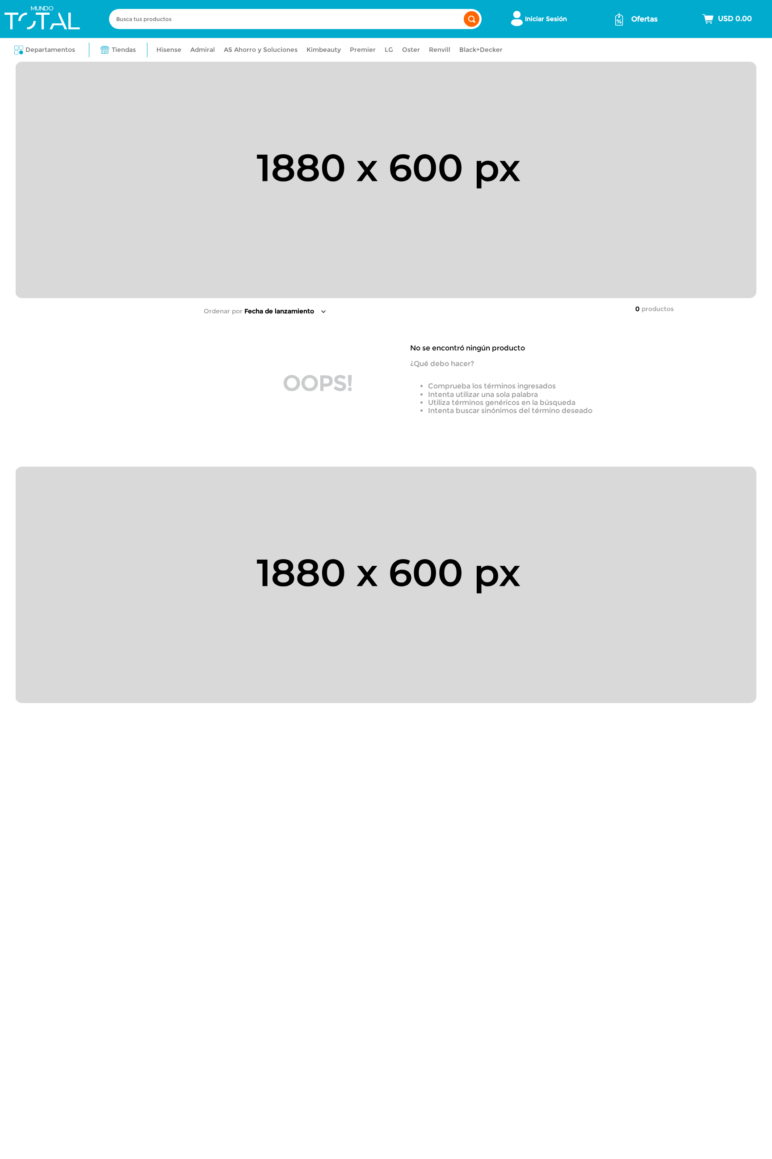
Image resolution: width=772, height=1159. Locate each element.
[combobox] (295, 19)
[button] (44, 50)
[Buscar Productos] (471, 19)
